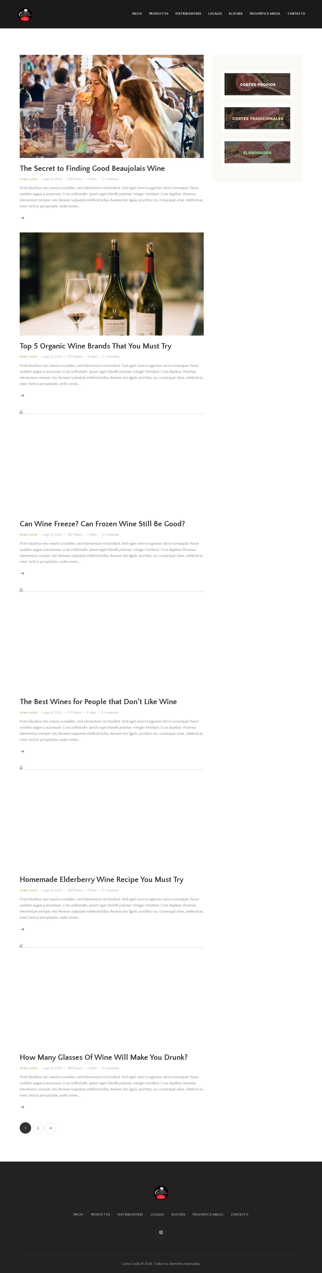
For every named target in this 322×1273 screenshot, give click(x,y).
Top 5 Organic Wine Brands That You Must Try (96, 346)
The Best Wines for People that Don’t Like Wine (98, 702)
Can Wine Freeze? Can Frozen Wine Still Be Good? (102, 524)
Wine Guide (28, 179)
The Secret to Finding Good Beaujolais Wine (92, 168)
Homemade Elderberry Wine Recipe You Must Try (102, 879)
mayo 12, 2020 (52, 179)
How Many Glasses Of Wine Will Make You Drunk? (104, 1057)
